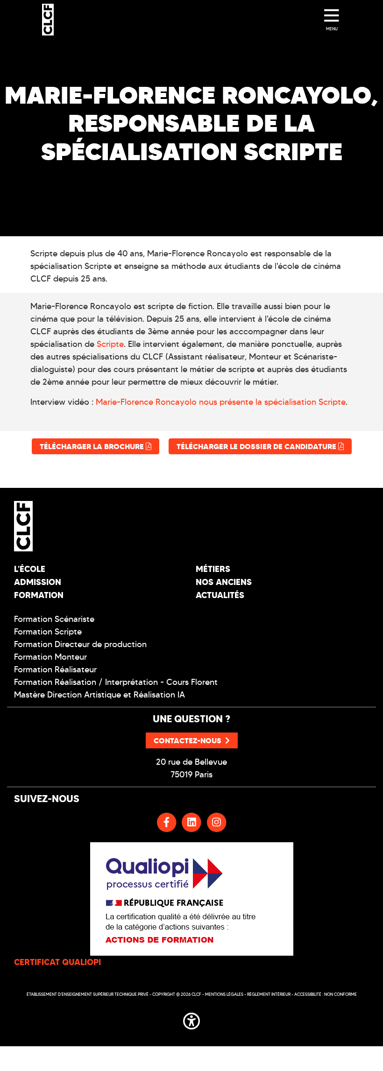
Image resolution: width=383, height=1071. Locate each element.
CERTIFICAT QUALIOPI (57, 962)
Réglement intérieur (269, 994)
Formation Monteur (50, 657)
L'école (29, 569)
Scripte (110, 344)
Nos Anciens (224, 582)
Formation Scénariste (54, 619)
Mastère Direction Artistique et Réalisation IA (99, 695)
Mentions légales (224, 994)
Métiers (213, 569)
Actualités (220, 595)
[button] (191, 1019)
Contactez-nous (187, 740)
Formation (39, 595)
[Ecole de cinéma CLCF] (48, 19)
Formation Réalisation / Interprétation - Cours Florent (116, 682)
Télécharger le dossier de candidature (257, 446)
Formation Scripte (48, 632)
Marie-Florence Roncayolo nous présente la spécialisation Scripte (221, 402)
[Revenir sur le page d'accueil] (99, 526)
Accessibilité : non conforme (325, 994)
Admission (37, 582)
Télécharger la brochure (93, 446)
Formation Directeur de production (80, 644)
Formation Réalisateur (55, 669)
